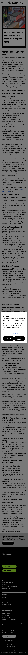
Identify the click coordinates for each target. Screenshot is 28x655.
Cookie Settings (14, 333)
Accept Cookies (19, 338)
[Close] (24, 314)
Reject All (8, 338)
